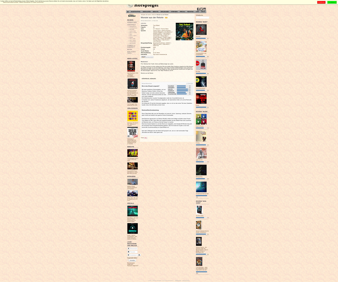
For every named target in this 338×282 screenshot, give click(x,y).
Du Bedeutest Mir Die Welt (202, 193)
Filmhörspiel (131, 29)
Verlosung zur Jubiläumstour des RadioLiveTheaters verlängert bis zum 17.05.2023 (131, 141)
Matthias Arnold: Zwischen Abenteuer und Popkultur (132, 187)
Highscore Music (157, 44)
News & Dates (147, 11)
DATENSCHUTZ (186, 280)
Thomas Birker (164, 29)
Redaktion (190, 11)
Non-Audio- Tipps (131, 52)
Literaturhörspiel (132, 41)
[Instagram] (204, 9)
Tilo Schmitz (156, 36)
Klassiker (131, 37)
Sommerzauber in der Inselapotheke (201, 54)
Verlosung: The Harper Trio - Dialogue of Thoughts (132, 124)
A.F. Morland (156, 29)
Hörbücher (132, 22)
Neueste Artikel (135, 11)
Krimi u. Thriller (132, 38)
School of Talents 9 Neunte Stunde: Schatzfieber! (202, 231)
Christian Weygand (158, 32)
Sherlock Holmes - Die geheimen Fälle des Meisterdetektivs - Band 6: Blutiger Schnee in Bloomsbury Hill (202, 250)
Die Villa (198, 71)
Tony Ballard (156, 25)
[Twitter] (201, 9)
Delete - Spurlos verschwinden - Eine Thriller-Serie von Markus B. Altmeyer (132, 237)
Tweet (142, 137)
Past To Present (199, 126)
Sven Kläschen (157, 41)
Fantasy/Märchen (132, 26)
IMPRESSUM (178, 280)
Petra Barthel (166, 33)
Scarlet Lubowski (157, 37)
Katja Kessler (165, 40)
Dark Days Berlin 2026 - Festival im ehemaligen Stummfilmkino (132, 74)
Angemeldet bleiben (132, 258)
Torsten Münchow (157, 34)
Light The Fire (199, 160)
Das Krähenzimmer (200, 88)
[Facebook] (198, 9)
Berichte (155, 11)
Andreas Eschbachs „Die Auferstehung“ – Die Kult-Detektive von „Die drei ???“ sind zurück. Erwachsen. (132, 93)
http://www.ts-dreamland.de (160, 54)
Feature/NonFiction (133, 27)
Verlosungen (165, 11)
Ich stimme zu (332, 2)
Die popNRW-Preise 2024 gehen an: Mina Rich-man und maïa (132, 172)
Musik (129, 49)
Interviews (174, 11)
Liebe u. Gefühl (132, 40)
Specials (182, 11)
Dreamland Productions (159, 43)
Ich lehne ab (321, 2)
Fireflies (198, 143)
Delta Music (166, 44)
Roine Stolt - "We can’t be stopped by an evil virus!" (132, 199)
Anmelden (132, 260)
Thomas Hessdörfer (165, 38)
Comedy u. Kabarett (131, 46)
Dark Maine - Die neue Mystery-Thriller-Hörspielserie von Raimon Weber (132, 219)
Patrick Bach (164, 36)
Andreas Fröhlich (157, 33)
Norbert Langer (167, 37)
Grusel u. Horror (132, 31)
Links (197, 11)
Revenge (198, 36)
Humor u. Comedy (133, 32)
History (130, 34)
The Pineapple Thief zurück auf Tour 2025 (132, 104)
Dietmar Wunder (166, 30)
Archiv (203, 11)
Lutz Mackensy (168, 32)
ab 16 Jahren (156, 52)
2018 (154, 47)
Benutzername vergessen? (131, 263)
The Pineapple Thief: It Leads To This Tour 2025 (132, 160)
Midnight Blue (199, 176)
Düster (197, 105)
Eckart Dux (167, 34)
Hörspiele (131, 25)
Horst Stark (156, 38)
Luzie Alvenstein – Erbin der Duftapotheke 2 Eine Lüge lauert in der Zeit (202, 269)
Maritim (168, 43)
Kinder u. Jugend (132, 35)
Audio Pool (156, 45)
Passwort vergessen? (132, 265)
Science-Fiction (132, 43)
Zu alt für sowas (199, 215)
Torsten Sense (157, 30)
